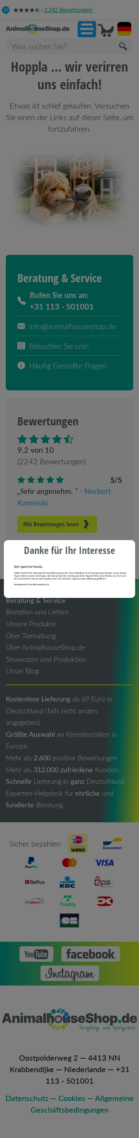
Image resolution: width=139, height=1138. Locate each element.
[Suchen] (123, 46)
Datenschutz (26, 1098)
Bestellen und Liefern (37, 611)
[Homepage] (38, 29)
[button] (87, 29)
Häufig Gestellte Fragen (68, 365)
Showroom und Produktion (46, 659)
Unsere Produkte (31, 623)
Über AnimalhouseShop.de (45, 647)
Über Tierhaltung (31, 635)
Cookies (71, 1098)
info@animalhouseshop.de (72, 326)
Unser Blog (22, 670)
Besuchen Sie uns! (59, 346)
